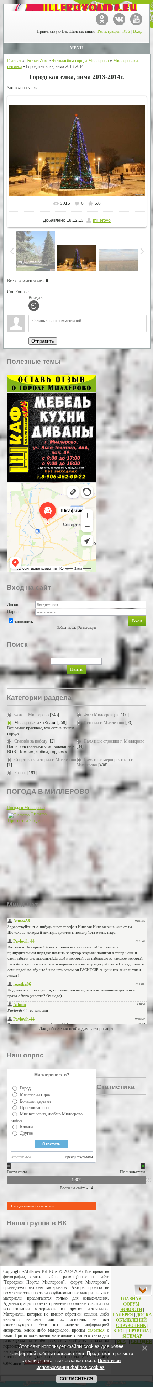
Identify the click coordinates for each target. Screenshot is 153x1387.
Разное (20, 772)
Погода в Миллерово (26, 807)
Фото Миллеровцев (101, 714)
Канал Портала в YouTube (136, 19)
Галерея (123, 1314)
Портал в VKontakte (119, 19)
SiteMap (132, 1336)
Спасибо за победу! (31, 741)
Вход (137, 31)
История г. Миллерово (104, 722)
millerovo (102, 220)
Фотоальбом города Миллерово (80, 60)
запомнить (23, 621)
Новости (131, 1309)
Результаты (84, 1157)
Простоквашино (34, 1107)
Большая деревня (35, 1101)
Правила (138, 1330)
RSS (126, 31)
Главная (14, 60)
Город (25, 1088)
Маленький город (35, 1094)
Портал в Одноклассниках (102, 19)
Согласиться (76, 1378)
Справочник (131, 1325)
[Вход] (33, 305)
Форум (131, 1304)
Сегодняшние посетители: (33, 1206)
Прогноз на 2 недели (26, 820)
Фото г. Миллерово (31, 714)
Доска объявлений (134, 1317)
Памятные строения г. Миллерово (114, 741)
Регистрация (108, 31)
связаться (96, 1330)
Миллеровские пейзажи (35, 722)
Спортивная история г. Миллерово (45, 759)
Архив (69, 1157)
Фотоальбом (37, 60)
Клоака (26, 1126)
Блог (119, 1330)
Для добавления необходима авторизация (76, 1028)
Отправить (42, 341)
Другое (26, 1133)
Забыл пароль (66, 628)
